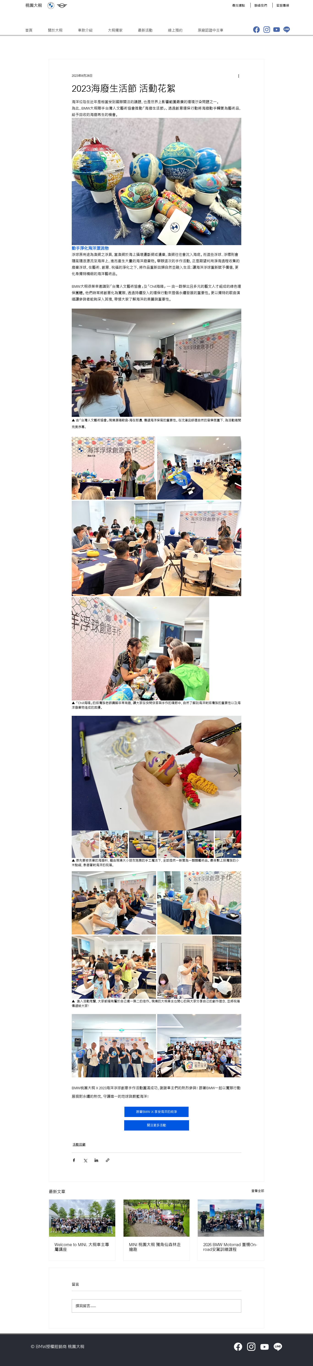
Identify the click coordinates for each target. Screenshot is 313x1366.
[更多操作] (238, 75)
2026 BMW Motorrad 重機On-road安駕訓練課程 (230, 1246)
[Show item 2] (114, 844)
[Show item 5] (200, 844)
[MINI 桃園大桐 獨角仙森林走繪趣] (157, 1218)
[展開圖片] (114, 468)
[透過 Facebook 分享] (74, 1160)
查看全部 (257, 1190)
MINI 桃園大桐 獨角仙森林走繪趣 (155, 1246)
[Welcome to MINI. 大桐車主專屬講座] (82, 1218)
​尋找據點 (238, 5)
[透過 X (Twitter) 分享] (85, 1160)
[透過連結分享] (107, 1160)
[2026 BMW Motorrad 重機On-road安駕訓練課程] (231, 1218)
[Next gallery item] (236, 773)
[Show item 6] (228, 844)
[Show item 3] (142, 844)
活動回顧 (79, 1144)
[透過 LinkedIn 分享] (96, 1160)
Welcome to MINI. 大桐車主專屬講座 (82, 1246)
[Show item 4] (171, 844)
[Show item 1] (85, 844)
